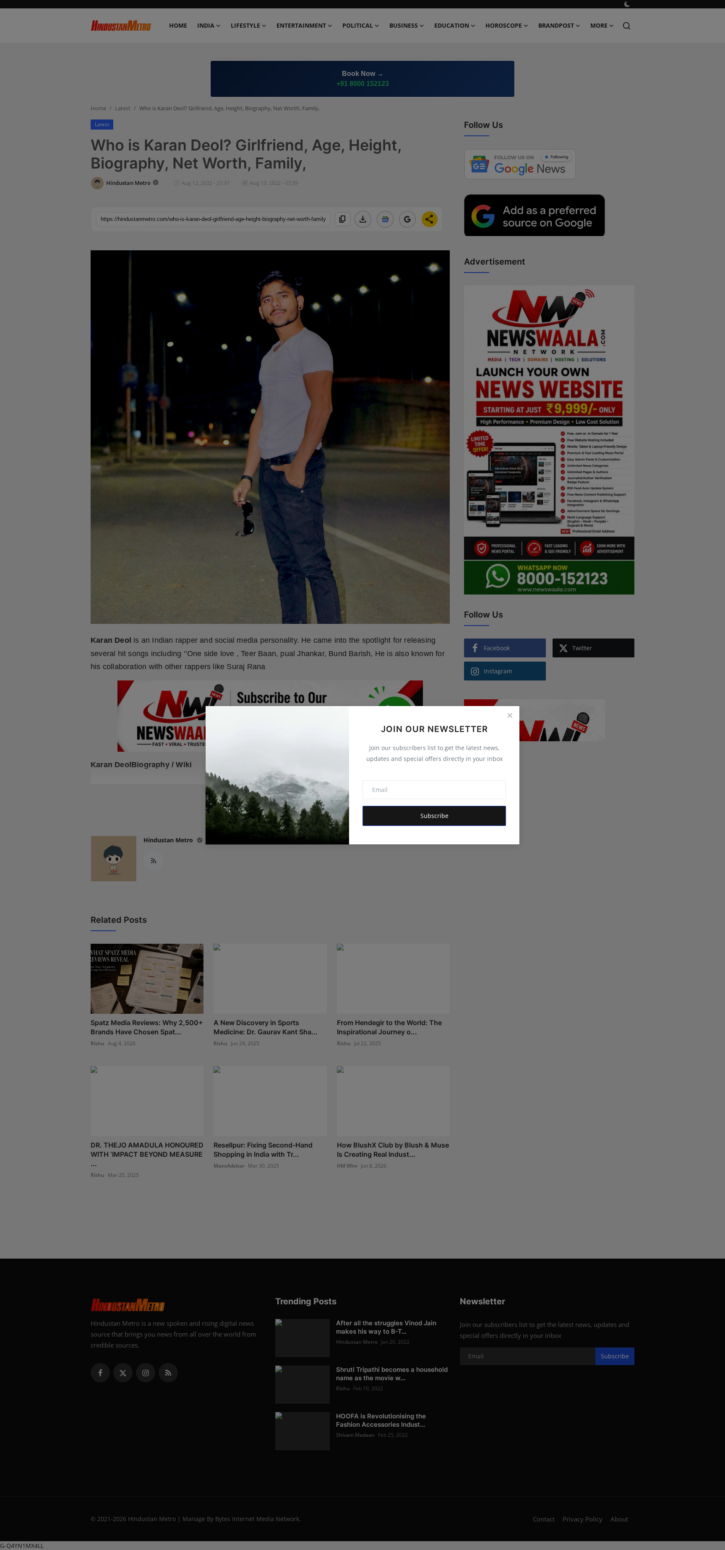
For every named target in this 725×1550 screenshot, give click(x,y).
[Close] (509, 715)
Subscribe (434, 816)
